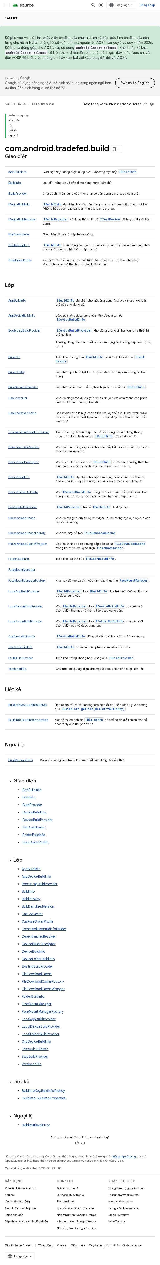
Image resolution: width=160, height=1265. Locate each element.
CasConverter (17, 398)
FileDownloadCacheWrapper (27, 544)
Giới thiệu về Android (19, 1245)
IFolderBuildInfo (19, 245)
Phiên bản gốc (14, 1215)
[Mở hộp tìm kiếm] (93, 5)
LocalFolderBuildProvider (25, 621)
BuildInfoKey (16, 372)
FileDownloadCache (21, 518)
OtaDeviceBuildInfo (21, 636)
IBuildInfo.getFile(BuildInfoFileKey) (93, 709)
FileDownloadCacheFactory (27, 533)
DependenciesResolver (23, 447)
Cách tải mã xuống (17, 1201)
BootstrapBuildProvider (24, 330)
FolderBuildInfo (18, 559)
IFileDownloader (19, 234)
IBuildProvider (17, 193)
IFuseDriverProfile (20, 260)
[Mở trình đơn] (6, 5)
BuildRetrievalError (20, 760)
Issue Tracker (116, 1221)
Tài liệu (12, 18)
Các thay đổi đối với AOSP (105, 58)
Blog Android (65, 1201)
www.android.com (120, 1201)
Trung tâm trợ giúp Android (126, 1188)
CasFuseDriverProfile (22, 413)
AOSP (8, 104)
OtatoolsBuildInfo (20, 647)
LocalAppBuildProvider (23, 591)
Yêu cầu (10, 1195)
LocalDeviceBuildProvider (25, 606)
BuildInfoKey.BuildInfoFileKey (27, 705)
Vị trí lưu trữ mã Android (20, 1188)
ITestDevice (110, 219)
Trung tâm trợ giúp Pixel (123, 1195)
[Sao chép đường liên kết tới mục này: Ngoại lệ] (28, 745)
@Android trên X (68, 1188)
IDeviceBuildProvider (22, 219)
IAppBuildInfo (17, 172)
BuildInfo (14, 357)
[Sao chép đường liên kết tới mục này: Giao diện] (32, 156)
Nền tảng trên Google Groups (76, 1215)
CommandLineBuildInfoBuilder (28, 432)
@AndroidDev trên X (70, 1195)
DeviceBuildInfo (19, 477)
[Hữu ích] (145, 104)
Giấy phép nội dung (124, 1156)
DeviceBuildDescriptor (23, 462)
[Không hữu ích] (152, 104)
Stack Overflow (118, 1215)
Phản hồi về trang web (128, 1245)
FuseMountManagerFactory (27, 580)
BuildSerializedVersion (23, 387)
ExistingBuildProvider (22, 507)
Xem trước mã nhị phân (20, 1208)
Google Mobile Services (123, 1208)
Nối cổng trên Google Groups (76, 1228)
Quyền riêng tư (99, 1245)
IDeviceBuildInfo (19, 204)
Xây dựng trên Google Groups (76, 1221)
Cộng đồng (45, 1245)
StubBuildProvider (20, 658)
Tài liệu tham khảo (43, 104)
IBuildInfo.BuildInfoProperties (28, 720)
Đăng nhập (147, 5)
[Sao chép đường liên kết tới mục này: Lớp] (18, 285)
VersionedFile (17, 669)
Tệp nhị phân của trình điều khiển (26, 1221)
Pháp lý (62, 1245)
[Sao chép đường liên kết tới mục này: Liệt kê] (25, 689)
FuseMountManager (21, 570)
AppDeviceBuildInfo (21, 315)
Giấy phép (78, 1245)
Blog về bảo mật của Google (75, 1208)
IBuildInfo (127, 172)
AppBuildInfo (17, 300)
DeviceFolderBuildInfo (23, 492)
